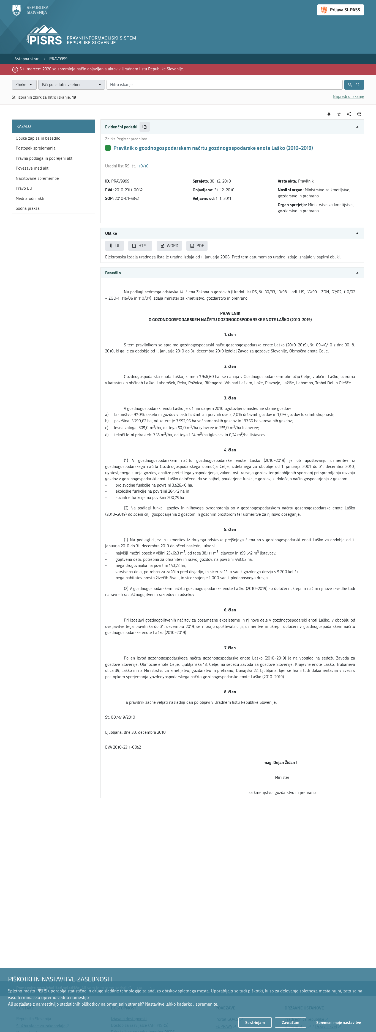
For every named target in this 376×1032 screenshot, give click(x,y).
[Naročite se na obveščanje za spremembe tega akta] (329, 114)
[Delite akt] (349, 114)
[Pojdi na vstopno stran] (30, 14)
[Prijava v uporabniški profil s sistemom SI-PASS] (340, 9)
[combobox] (71, 85)
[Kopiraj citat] (145, 127)
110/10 (143, 166)
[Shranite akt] (339, 114)
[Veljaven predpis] (108, 148)
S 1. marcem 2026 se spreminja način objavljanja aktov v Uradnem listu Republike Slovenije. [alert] (102, 69)
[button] (232, 127)
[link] (27, 59)
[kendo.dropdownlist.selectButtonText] (100, 85)
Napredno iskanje (348, 96)
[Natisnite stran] (359, 114)
